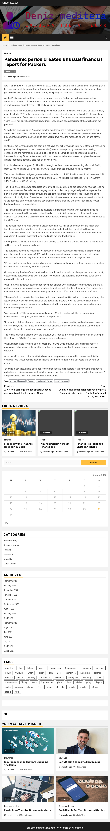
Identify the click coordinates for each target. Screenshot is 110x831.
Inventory (87, 677)
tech (17, 692)
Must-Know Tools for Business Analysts (27, 810)
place (59, 682)
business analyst (11, 540)
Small (40, 687)
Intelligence (73, 677)
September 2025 (11, 604)
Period (49, 381)
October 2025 (10, 599)
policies (78, 682)
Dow (59, 673)
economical (71, 673)
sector (8, 687)
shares (30, 687)
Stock (95, 687)
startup (72, 687)
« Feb (6, 523)
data (51, 673)
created (13, 381)
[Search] (106, 37)
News (34, 682)
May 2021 (8, 641)
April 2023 (8, 618)
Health (20, 677)
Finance (7, 53)
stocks (8, 692)
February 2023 (10, 623)
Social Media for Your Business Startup (82, 810)
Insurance (8, 554)
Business (42, 668)
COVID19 (19, 673)
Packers (31, 381)
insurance (59, 677)
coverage (100, 668)
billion (20, 668)
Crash (30, 673)
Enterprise (85, 673)
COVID (8, 673)
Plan (69, 682)
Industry (31, 677)
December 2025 (11, 590)
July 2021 (8, 632)
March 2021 (9, 651)
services (19, 687)
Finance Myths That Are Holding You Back (18, 445)
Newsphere (62, 827)
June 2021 (8, 637)
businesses (56, 668)
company (87, 668)
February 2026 (10, 581)
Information (45, 677)
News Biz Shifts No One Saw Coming (80, 762)
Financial (22, 381)
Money (24, 682)
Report (57, 381)
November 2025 (11, 595)
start (49, 687)
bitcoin (31, 668)
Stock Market (10, 563)
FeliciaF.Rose (24, 77)
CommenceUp (71, 668)
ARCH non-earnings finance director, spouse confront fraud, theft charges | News (27, 390)
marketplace (11, 682)
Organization (47, 682)
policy (88, 682)
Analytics (9, 668)
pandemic (41, 381)
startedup (60, 687)
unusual (65, 381)
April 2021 (8, 646)
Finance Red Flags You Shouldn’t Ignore (90, 445)
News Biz (8, 559)
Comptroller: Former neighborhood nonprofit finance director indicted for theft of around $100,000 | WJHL (82, 391)
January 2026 (10, 585)
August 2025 (9, 609)
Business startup (11, 545)
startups (84, 687)
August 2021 (9, 627)
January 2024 (10, 613)
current (41, 673)
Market (99, 677)
